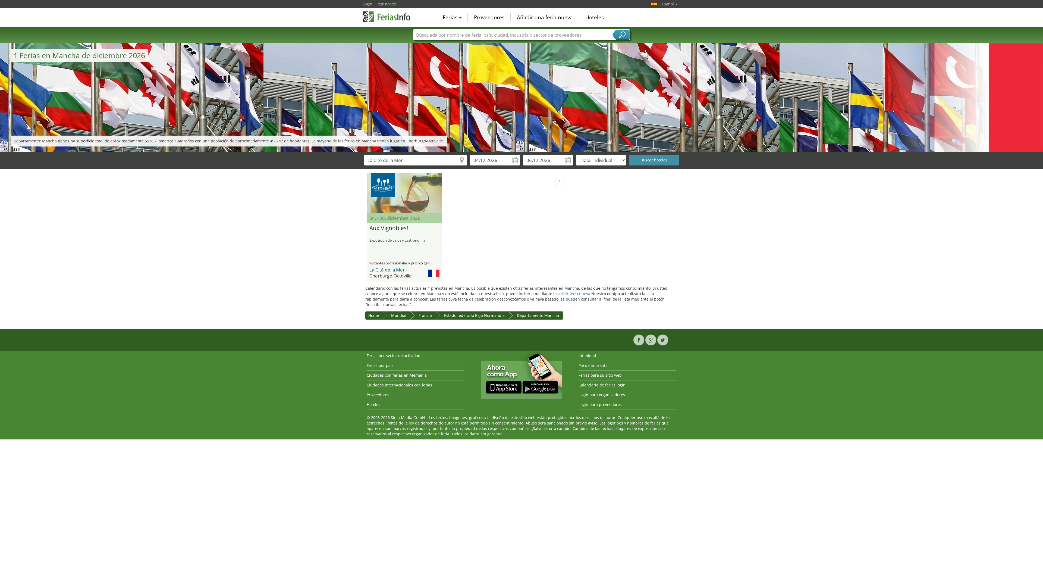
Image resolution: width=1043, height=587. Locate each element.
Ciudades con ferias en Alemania (397, 375)
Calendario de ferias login (602, 385)
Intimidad (587, 355)
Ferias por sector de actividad (393, 355)
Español (667, 4)
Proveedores (489, 17)
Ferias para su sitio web (600, 375)
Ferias (451, 17)
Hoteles (594, 17)
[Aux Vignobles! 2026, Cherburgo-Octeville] (404, 193)
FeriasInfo (390, 16)
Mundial (398, 315)
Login (367, 4)
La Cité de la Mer (387, 270)
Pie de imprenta (593, 365)
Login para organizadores (602, 394)
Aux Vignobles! (388, 228)
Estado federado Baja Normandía (474, 315)
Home (373, 315)
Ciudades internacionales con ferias (399, 385)
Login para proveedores (600, 404)
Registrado (386, 4)
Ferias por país (380, 365)
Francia (425, 315)
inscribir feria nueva (571, 293)
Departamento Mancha (538, 315)
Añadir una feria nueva (545, 17)
